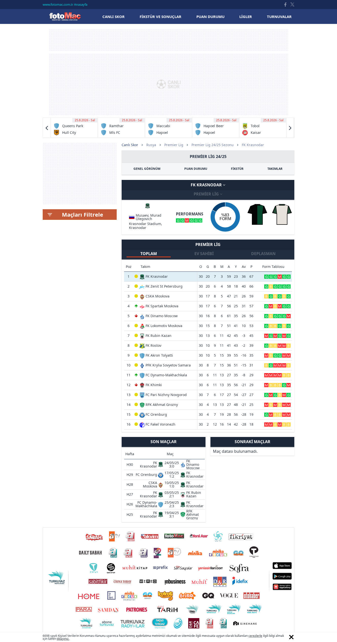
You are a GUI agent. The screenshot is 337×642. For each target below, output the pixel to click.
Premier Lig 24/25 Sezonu (212, 144)
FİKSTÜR (237, 169)
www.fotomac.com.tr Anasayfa (65, 4)
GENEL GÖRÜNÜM (146, 169)
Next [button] (290, 128)
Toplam (148, 253)
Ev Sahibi (204, 253)
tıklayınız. (63, 639)
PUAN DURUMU (195, 169)
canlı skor (113, 16)
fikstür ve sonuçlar (160, 16)
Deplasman (263, 253)
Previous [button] (47, 128)
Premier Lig (173, 144)
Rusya (151, 144)
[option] (74, 128)
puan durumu (210, 16)
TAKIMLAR (274, 169)
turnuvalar (279, 16)
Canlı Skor (65, 16)
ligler (245, 16)
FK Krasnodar (207, 185)
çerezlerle (255, 636)
